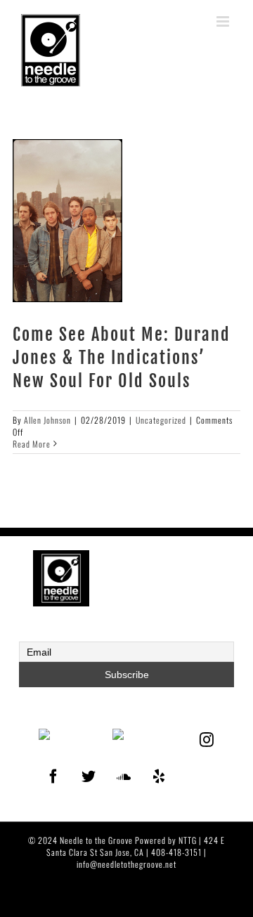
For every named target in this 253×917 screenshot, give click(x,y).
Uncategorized (161, 420)
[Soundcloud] (124, 776)
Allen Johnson (47, 420)
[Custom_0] (187, 768)
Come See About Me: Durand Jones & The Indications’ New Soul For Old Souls (122, 357)
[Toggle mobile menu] (224, 21)
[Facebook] (53, 776)
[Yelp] (159, 776)
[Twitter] (89, 776)
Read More (32, 444)
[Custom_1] (207, 768)
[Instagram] (207, 740)
